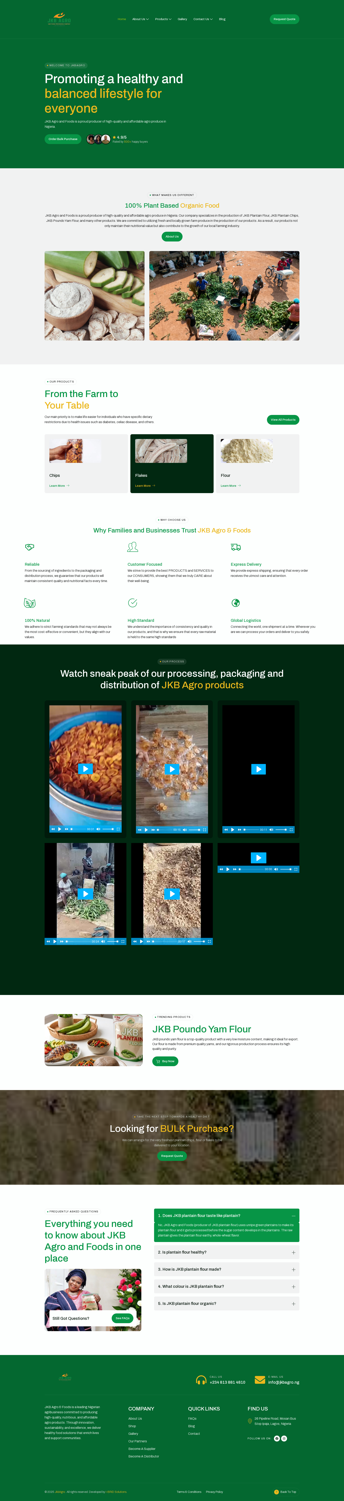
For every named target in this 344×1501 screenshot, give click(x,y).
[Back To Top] (276, 1492)
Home (122, 19)
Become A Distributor (143, 1456)
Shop (132, 1426)
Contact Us (201, 19)
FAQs (192, 1418)
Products (161, 19)
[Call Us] (201, 1380)
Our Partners (137, 1441)
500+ (127, 141)
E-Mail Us (275, 1376)
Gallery (182, 19)
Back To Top (288, 1491)
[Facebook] (277, 1439)
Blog (222, 19)
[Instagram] (284, 1439)
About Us (138, 19)
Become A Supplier (141, 1448)
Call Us (216, 1376)
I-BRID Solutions (116, 1491)
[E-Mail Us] (260, 1380)
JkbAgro (60, 1491)
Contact (194, 1433)
